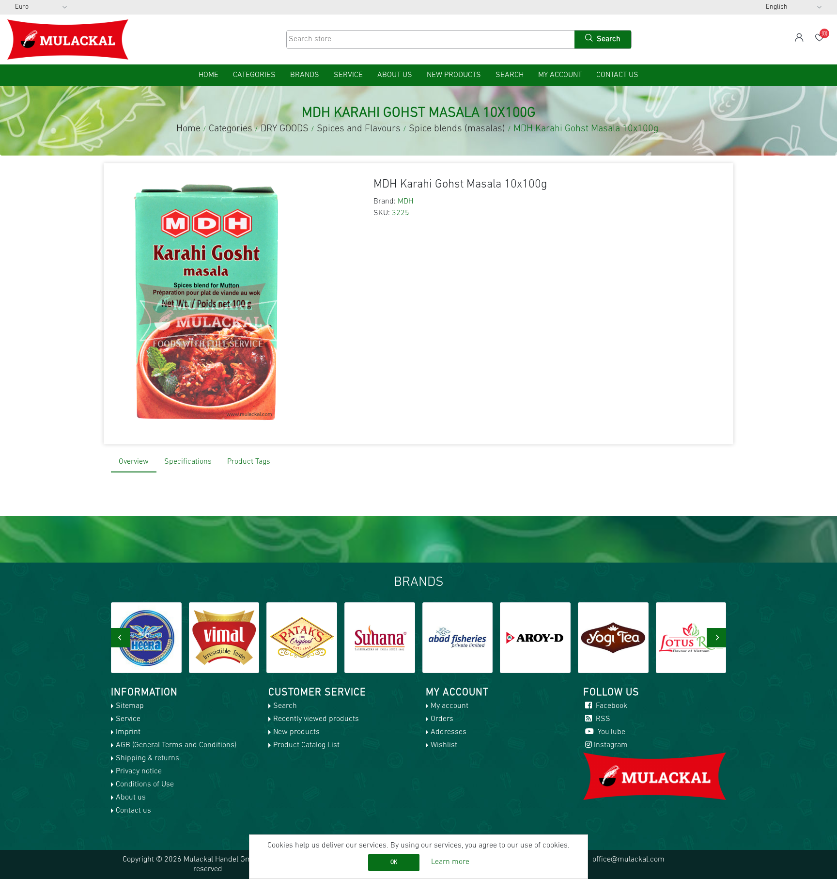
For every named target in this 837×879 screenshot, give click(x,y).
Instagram (611, 745)
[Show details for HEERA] (146, 637)
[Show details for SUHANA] (379, 637)
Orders (442, 719)
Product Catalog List (306, 745)
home (208, 75)
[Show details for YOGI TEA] (613, 637)
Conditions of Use (145, 784)
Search (510, 75)
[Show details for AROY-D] (535, 637)
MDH (405, 201)
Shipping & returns (147, 758)
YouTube (610, 732)
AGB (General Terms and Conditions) (176, 745)
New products (454, 75)
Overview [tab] (134, 462)
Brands (304, 75)
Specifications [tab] (188, 462)
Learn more (450, 862)
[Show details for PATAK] (301, 637)
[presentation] (120, 637)
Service (348, 75)
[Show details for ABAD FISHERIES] (457, 637)
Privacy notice (139, 771)
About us (394, 75)
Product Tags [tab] (248, 462)
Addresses (448, 732)
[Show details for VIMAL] (224, 637)
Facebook (610, 706)
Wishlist (444, 745)
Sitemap (130, 706)
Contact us (617, 75)
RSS (602, 719)
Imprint (128, 732)
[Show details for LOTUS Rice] (691, 637)
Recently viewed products (316, 719)
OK (393, 862)
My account (560, 75)
